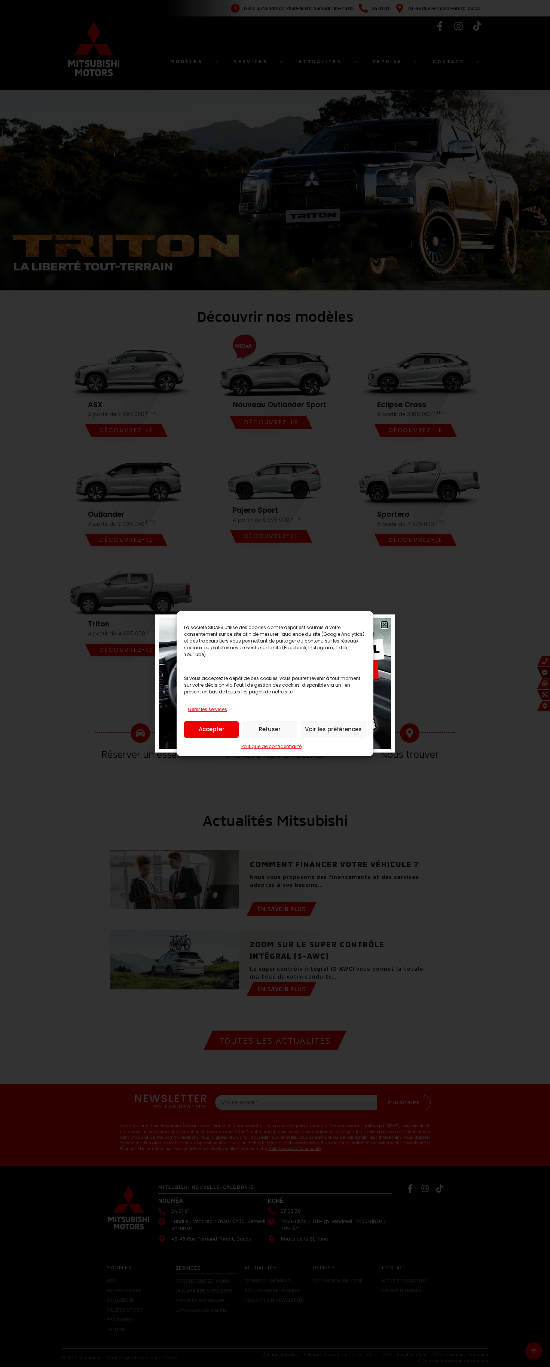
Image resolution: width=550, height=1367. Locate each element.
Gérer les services (207, 709)
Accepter (211, 729)
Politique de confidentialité (271, 746)
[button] (384, 625)
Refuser (270, 729)
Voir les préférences (333, 729)
